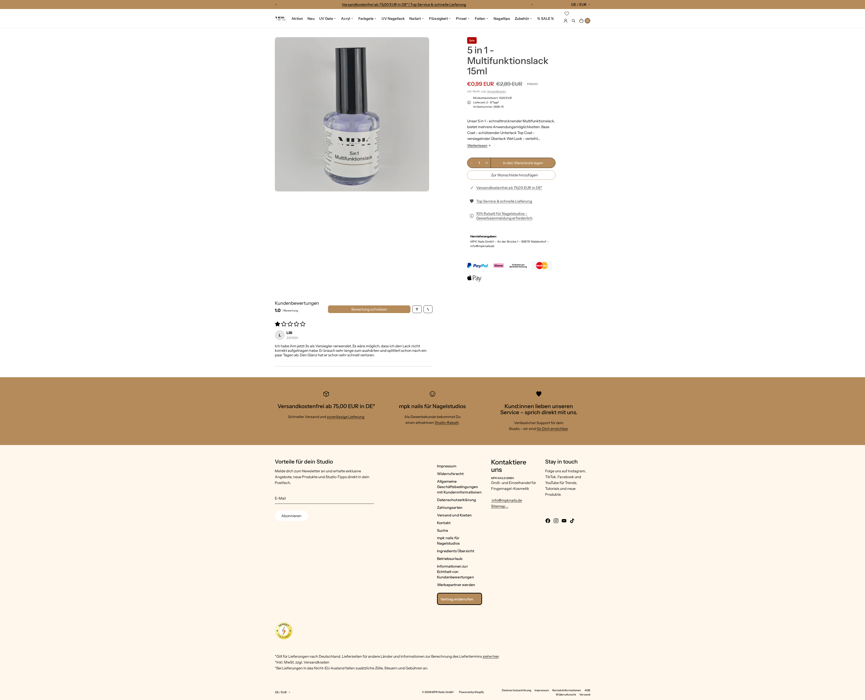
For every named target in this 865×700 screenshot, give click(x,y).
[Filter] (417, 309)
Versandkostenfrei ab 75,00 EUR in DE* (509, 187)
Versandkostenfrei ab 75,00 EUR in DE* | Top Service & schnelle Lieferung (404, 4)
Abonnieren (291, 516)
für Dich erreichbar (552, 428)
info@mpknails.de (506, 500)
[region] (404, 4)
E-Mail (280, 498)
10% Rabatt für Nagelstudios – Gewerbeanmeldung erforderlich (504, 215)
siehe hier (491, 656)
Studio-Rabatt (447, 422)
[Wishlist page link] (567, 13)
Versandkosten (496, 91)
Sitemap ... (499, 506)
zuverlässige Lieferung (345, 416)
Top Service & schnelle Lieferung (504, 201)
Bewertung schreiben (369, 309)
